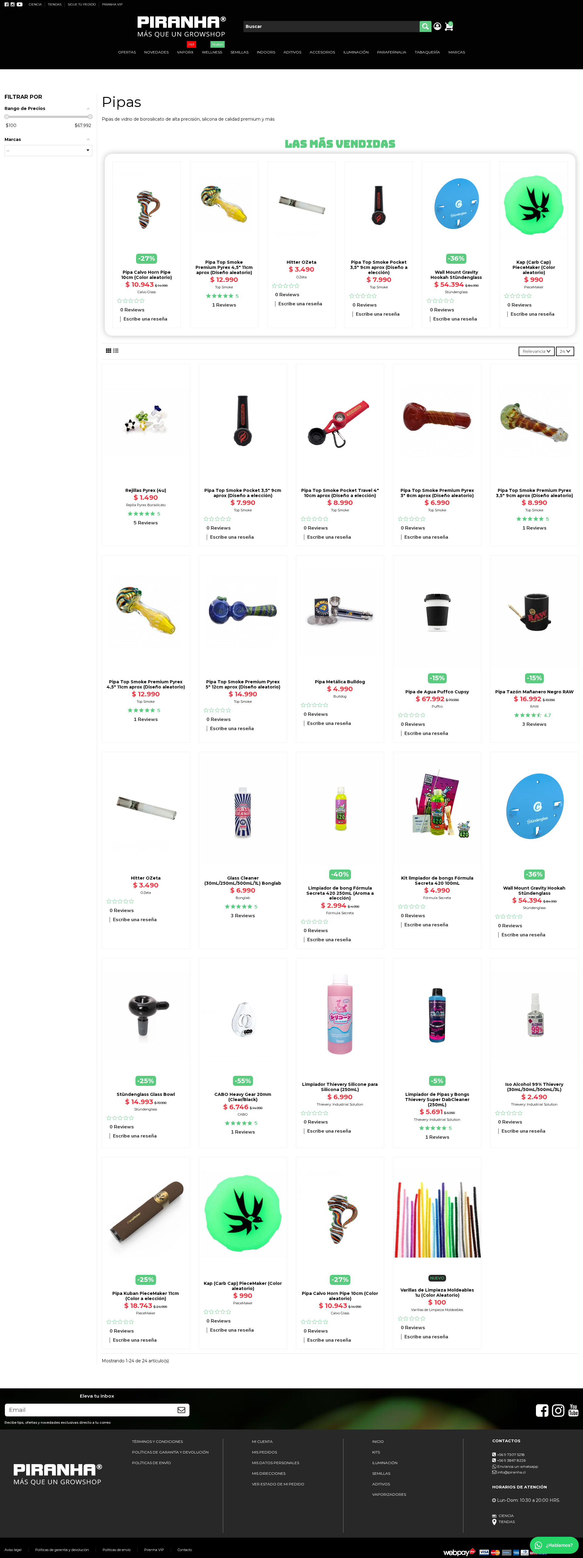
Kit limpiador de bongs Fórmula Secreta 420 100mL (437, 880)
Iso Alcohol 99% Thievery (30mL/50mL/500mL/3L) (534, 1087)
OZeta (301, 277)
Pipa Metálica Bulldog (340, 682)
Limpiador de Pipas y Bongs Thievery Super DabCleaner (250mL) (437, 1099)
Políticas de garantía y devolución (62, 1550)
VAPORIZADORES (389, 1494)
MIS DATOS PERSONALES (275, 1462)
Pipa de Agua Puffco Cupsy (437, 692)
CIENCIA (36, 4)
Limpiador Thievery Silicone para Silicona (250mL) (340, 1087)
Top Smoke (224, 287)
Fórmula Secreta (340, 913)
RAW (534, 706)
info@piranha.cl (511, 1472)
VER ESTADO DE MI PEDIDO (278, 1484)
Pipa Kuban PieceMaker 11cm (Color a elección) (145, 1296)
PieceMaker (534, 287)
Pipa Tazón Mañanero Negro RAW (534, 692)
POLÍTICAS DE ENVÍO (151, 1462)
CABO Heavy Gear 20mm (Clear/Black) (242, 1097)
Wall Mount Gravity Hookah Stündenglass (456, 274)
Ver (534, 1061)
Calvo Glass (147, 292)
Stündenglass (456, 292)
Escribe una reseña (145, 319)
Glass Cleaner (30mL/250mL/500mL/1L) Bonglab (242, 880)
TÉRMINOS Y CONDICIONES (157, 1441)
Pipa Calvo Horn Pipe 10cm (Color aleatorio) (146, 274)
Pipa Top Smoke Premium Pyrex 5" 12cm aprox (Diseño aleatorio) (243, 684)
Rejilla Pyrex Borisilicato (145, 505)
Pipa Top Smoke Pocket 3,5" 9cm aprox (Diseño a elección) (378, 267)
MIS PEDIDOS (264, 1452)
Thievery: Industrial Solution (340, 1104)
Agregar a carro (224, 251)
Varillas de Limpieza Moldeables (437, 1310)
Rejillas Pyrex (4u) (145, 490)
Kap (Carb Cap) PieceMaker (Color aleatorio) (534, 267)
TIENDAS (55, 4)
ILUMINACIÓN (384, 1462)
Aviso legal (13, 1550)
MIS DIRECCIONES (268, 1473)
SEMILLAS (381, 1473)
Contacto (185, 1550)
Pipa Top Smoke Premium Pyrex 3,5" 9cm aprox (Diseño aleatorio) (534, 493)
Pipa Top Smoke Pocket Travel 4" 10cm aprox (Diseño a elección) (340, 493)
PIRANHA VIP (112, 4)
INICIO (378, 1441)
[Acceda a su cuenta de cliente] (437, 26)
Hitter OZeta (301, 262)
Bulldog (339, 696)
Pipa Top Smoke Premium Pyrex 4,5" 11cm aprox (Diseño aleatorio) (224, 267)
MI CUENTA (262, 1441)
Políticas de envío (117, 1550)
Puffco (437, 706)
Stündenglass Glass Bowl (146, 1094)
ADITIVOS (381, 1484)
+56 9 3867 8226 (511, 1460)
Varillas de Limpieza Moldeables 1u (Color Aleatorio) (437, 1292)
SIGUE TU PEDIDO (82, 4)
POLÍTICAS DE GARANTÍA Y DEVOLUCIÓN (170, 1452)
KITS (376, 1452)
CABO (243, 1114)
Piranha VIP (154, 1550)
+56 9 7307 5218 (511, 1454)
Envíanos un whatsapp (517, 1466)
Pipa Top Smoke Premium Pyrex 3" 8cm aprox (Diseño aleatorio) (437, 493)
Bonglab (243, 898)
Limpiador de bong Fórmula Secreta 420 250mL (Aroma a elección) (340, 893)
